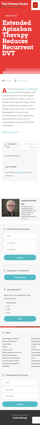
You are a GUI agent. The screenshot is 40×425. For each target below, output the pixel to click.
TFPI (8, 309)
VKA (8, 313)
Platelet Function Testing (11, 358)
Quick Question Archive (10, 361)
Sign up (20, 257)
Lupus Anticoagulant (9, 355)
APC (8, 306)
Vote (20, 319)
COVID (4, 347)
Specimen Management (10, 363)
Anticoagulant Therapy (30, 145)
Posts (33, 358)
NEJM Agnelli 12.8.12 (10, 132)
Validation (6, 366)
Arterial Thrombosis (9, 341)
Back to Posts (11, 16)
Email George (20, 277)
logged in (20, 172)
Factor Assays (7, 349)
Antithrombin (11, 303)
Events (33, 347)
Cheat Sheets (6, 344)
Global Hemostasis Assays (11, 352)
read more (24, 219)
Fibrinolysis (35, 349)
